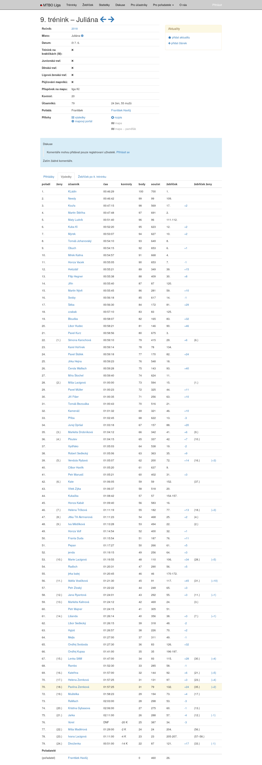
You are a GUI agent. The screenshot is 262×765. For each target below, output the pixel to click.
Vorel (71, 722)
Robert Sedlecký (78, 453)
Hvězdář (73, 269)
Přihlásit (217, 5)
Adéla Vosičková (78, 581)
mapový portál (83, 121)
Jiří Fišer (73, 396)
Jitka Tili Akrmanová (80, 517)
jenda (71, 552)
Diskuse (120, 5)
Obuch (72, 248)
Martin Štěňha (76, 212)
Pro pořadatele (162, 5)
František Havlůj (121, 110)
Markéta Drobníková (80, 432)
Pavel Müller (75, 389)
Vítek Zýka (74, 488)
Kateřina (73, 673)
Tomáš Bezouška (78, 404)
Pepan (72, 545)
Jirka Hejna (75, 361)
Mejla (71, 637)
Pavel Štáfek (75, 354)
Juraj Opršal (75, 425)
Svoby (72, 297)
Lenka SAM (75, 658)
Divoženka (74, 743)
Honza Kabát (76, 503)
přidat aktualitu (180, 37)
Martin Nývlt (75, 290)
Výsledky (66, 176)
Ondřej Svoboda (78, 644)
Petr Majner (75, 609)
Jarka (71, 715)
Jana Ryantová (77, 595)
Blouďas (73, 319)
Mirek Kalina (75, 255)
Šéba (71, 304)
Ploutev (72, 439)
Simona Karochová (79, 340)
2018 (75, 28)
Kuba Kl (72, 227)
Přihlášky (48, 176)
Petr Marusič (75, 474)
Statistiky (104, 5)
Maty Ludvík (75, 220)
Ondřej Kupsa (76, 651)
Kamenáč (74, 411)
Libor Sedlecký (77, 623)
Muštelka (73, 694)
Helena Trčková (77, 510)
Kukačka (73, 496)
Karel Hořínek (76, 347)
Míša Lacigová (77, 382)
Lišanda (73, 616)
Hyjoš (71, 630)
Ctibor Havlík (76, 467)
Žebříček (87, 5)
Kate (71, 481)
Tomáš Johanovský (79, 241)
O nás (183, 5)
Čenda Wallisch (77, 368)
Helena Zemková (78, 680)
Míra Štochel (75, 375)
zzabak (72, 312)
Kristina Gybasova (79, 708)
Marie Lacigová (77, 559)
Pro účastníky (139, 5)
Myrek (72, 234)
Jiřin (70, 283)
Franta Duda (75, 538)
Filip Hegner (75, 276)
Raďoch (72, 566)
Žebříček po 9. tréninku (92, 176)
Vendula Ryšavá (78, 460)
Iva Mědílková (76, 524)
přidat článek (179, 43)
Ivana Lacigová (77, 736)
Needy (72, 198)
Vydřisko (73, 446)
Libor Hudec (75, 326)
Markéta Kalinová (78, 602)
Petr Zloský (75, 588)
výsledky (79, 117)
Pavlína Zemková (78, 687)
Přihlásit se (123, 152)
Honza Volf (74, 531)
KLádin (72, 191)
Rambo (72, 665)
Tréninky (71, 5)
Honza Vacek (76, 262)
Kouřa (71, 205)
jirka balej (74, 573)
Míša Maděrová (77, 729)
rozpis (118, 117)
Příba (71, 418)
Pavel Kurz (74, 333)
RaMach (73, 701)
